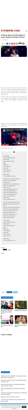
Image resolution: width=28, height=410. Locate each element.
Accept (24, 407)
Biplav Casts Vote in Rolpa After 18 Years (10, 397)
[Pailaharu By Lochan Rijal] (21, 305)
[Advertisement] (14, 15)
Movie (2, 308)
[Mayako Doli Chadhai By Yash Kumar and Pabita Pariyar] (7, 305)
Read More (14, 408)
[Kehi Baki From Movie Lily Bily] (7, 319)
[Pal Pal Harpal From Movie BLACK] (21, 319)
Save (21, 43)
